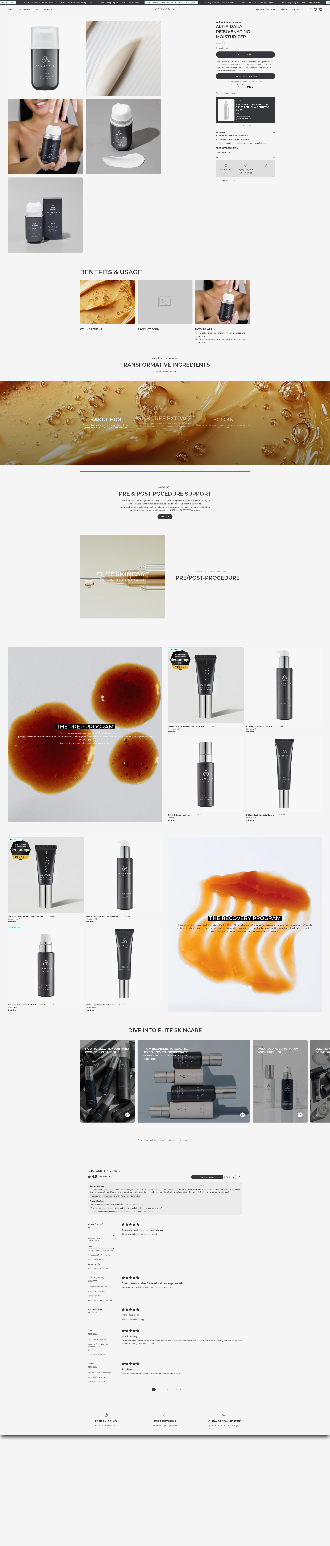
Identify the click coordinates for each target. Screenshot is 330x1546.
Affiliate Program (167, 1483)
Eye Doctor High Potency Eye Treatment (186, 726)
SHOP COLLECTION (238, 84)
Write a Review (207, 1177)
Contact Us (164, 1488)
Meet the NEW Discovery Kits (76, 2)
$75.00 (282, 815)
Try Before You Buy (245, 76)
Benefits (220, 132)
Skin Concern (223, 153)
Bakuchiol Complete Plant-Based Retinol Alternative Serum (253, 107)
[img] (172, 732)
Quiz (126, 1458)
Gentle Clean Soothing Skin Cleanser (102, 916)
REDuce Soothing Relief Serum (260, 815)
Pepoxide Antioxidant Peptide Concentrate (27, 1005)
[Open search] (227, 1177)
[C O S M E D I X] (165, 9)
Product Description (227, 148)
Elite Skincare (130, 1453)
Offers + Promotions (168, 1466)
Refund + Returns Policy (170, 1462)
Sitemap (127, 1471)
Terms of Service (166, 1453)
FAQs (218, 157)
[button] (24, 9)
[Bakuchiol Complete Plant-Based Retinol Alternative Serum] (226, 110)
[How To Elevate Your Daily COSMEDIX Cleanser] (107, 1081)
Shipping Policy (166, 1458)
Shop (126, 1449)
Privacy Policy (165, 1449)
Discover (165, 516)
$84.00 (199, 815)
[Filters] (233, 1177)
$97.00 (54, 1005)
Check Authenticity (167, 1471)
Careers (162, 1475)
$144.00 (212, 726)
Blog (126, 1466)
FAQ (161, 1479)
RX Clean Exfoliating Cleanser (259, 726)
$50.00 (280, 726)
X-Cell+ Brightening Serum (179, 815)
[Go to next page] (181, 1389)
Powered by (242, 87)
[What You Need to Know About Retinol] (280, 1081)
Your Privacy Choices (168, 1492)
